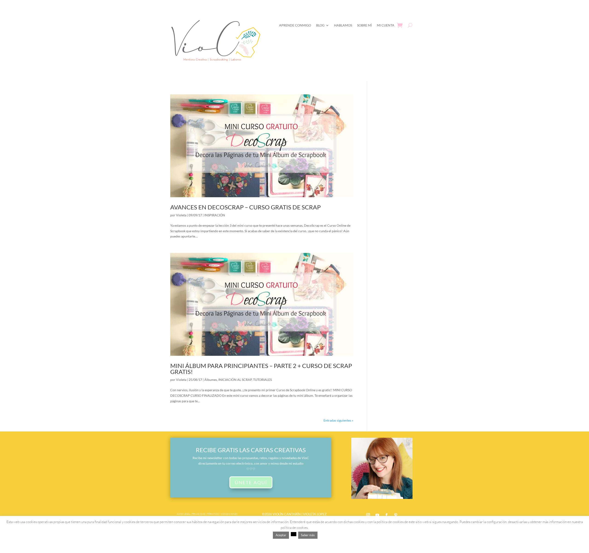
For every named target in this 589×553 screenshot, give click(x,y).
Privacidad (198, 513)
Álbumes (210, 380)
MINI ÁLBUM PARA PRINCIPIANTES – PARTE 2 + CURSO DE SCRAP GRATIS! (261, 368)
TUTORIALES (262, 380)
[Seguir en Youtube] (377, 515)
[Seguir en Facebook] (386, 515)
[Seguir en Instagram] (368, 515)
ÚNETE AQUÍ (251, 482)
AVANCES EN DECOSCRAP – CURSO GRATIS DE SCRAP (245, 207)
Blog (320, 25)
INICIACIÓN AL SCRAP (235, 380)
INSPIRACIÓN (214, 215)
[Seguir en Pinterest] (395, 515)
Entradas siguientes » (338, 420)
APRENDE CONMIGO (295, 25)
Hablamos (343, 25)
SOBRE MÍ (364, 25)
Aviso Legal (183, 513)
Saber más (308, 535)
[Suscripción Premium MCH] (382, 498)
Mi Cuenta (385, 25)
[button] (293, 534)
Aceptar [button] (281, 535)
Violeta (181, 215)
